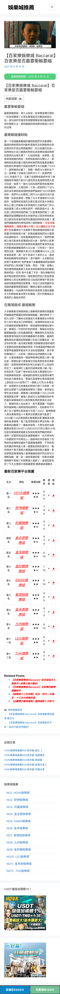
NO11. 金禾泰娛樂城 (19, 863)
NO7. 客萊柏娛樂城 (18, 835)
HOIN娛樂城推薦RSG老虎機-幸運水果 (24, 769)
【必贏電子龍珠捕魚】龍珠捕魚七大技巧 (32, 701)
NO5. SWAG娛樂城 (19, 821)
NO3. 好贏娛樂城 (17, 807)
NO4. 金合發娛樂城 (19, 814)
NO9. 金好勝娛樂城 (19, 849)
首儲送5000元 (15, 989)
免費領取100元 (45, 989)
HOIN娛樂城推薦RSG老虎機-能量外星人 (25, 764)
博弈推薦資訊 (15, 710)
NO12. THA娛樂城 (18, 871)
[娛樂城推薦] (21, 6)
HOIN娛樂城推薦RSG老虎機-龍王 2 (23, 750)
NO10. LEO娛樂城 (18, 856)
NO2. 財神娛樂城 (17, 800)
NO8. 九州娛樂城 (17, 842)
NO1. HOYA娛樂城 (18, 792)
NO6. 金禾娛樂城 (17, 828)
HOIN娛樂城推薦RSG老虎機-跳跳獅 (23, 760)
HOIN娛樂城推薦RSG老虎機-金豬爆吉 (24, 755)
